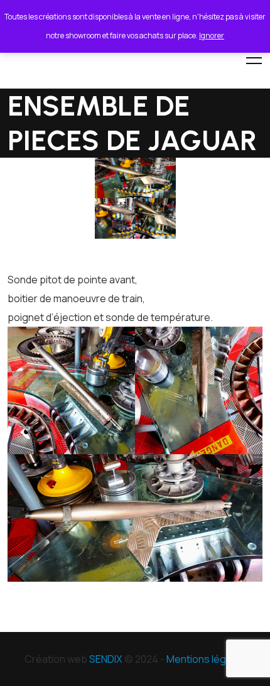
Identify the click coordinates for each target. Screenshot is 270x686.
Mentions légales (206, 659)
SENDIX (105, 659)
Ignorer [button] (211, 35)
